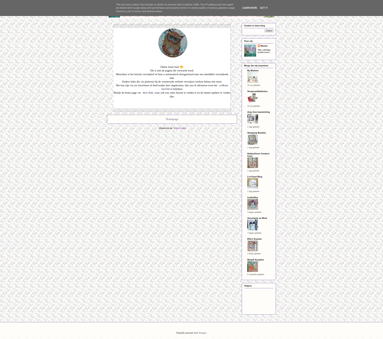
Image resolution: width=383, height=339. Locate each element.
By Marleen (253, 70)
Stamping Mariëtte (256, 133)
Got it (264, 7)
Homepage (172, 119)
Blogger (202, 333)
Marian (264, 46)
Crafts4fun (252, 197)
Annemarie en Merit (257, 218)
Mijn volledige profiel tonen (264, 51)
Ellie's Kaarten (254, 239)
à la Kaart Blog (254, 176)
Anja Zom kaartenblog (258, 112)
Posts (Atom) (179, 128)
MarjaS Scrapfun (255, 259)
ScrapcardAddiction (257, 91)
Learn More (249, 7)
